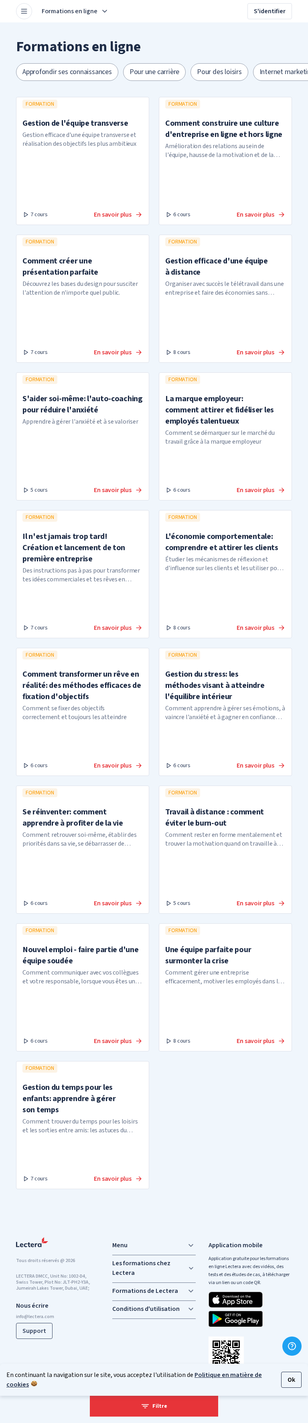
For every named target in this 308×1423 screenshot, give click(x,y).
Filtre (159, 1406)
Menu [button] (120, 1245)
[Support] (292, 1346)
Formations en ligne (69, 11)
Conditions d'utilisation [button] (146, 1308)
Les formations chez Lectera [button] (141, 1268)
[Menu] (24, 11)
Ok (291, 1379)
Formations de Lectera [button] (145, 1290)
